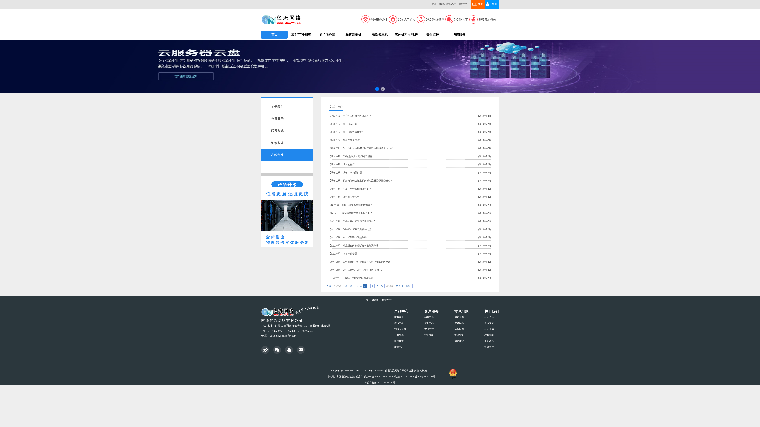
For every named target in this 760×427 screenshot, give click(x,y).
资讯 (433, 4)
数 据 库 (335, 205)
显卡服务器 (327, 34)
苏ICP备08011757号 (425, 376)
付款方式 (462, 4)
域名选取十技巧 (351, 197)
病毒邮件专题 (350, 253)
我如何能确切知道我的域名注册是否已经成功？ (368, 180)
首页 (274, 34)
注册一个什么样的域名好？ (357, 188)
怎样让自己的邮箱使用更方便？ (359, 221)
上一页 (348, 285)
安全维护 (432, 34)
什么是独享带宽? (351, 140)
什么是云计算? (350, 124)
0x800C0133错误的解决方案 (357, 229)
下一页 (379, 285)
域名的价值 (349, 164)
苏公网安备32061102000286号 (380, 382)
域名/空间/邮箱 (301, 34)
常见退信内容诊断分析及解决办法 (360, 245)
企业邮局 (335, 221)
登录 (480, 4)
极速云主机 (353, 34)
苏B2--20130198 (406, 376)
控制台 (441, 4)
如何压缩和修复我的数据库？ (357, 205)
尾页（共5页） (403, 285)
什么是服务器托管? (353, 132)
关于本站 (372, 300)
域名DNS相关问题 (352, 172)
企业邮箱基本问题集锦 (355, 237)
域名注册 (335, 156)
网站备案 (335, 115)
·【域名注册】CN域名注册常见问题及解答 (351, 278)
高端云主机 (380, 34)
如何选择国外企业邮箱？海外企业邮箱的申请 (366, 261)
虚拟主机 (335, 148)
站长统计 (424, 370)
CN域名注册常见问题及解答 (357, 156)
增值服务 (459, 34)
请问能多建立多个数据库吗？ (357, 213)
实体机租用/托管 (406, 34)
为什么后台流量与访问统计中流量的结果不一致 (368, 148)
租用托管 (335, 124)
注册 (494, 4)
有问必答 (451, 4)
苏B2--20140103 (383, 376)
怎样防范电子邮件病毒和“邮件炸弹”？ (363, 269)
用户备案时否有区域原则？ (357, 115)
